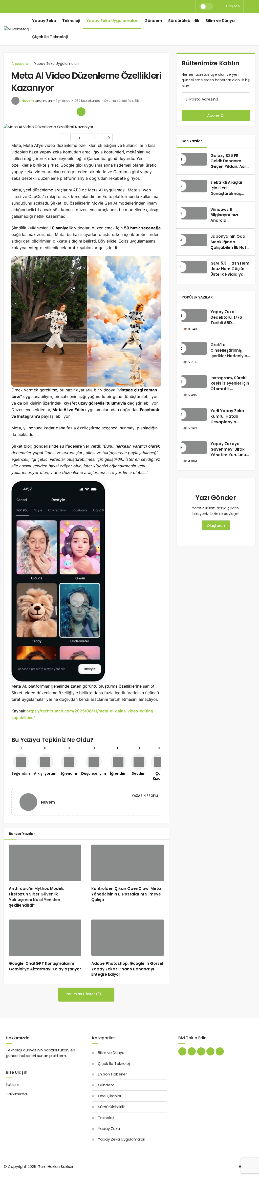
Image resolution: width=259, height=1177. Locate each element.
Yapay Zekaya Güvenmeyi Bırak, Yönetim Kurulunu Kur (228, 452)
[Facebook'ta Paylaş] (15, 111)
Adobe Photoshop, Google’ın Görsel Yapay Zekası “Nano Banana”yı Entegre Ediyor (127, 969)
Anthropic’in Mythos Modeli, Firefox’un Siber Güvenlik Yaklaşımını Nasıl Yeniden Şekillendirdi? (36, 897)
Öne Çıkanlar (109, 1096)
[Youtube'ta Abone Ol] (210, 1051)
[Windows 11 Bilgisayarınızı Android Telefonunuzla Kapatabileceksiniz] (194, 213)
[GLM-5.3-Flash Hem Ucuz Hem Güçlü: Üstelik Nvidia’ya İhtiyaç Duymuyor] (194, 267)
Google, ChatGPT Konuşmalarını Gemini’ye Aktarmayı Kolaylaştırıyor (45, 966)
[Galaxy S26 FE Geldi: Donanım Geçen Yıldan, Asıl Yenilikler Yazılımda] (194, 159)
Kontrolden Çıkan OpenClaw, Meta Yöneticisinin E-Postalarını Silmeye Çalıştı (126, 894)
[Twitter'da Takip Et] (182, 1051)
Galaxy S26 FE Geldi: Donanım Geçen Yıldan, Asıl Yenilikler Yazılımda (229, 164)
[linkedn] (165, 6)
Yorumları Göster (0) (84, 994)
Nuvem (27, 100)
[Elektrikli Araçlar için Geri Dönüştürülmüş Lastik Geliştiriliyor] (194, 186)
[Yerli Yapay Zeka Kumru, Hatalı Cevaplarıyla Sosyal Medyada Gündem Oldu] (194, 414)
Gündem (153, 20)
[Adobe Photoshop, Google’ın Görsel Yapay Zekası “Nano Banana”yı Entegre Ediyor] (127, 938)
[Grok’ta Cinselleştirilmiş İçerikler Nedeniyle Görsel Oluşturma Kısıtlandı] (194, 348)
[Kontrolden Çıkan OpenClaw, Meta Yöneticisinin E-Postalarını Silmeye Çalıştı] (127, 863)
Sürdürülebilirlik (183, 20)
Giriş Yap (232, 6)
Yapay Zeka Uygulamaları (112, 20)
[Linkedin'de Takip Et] (192, 1051)
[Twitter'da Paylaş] (26, 111)
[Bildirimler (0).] (249, 6)
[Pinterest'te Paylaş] (48, 111)
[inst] (191, 6)
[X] (156, 6)
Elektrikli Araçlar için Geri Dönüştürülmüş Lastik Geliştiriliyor (228, 191)
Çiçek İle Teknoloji (114, 1063)
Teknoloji (71, 20)
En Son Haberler (112, 1074)
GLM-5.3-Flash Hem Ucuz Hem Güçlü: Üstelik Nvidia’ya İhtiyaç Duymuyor (229, 272)
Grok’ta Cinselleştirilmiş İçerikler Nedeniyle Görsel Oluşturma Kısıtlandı (228, 355)
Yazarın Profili (145, 795)
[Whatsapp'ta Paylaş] (37, 111)
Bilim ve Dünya (220, 20)
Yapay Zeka (44, 20)
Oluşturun (216, 525)
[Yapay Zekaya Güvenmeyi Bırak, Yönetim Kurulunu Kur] (194, 447)
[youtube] (182, 6)
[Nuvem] (30, 802)
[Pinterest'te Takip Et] (201, 1051)
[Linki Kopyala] (81, 111)
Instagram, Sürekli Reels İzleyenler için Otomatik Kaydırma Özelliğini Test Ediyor (229, 389)
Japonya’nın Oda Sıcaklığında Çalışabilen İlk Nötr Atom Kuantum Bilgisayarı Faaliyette (229, 250)
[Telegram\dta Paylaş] (70, 111)
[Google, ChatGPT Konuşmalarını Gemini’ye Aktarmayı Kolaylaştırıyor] (45, 938)
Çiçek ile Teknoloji (50, 36)
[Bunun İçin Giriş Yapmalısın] (64, 137)
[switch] (206, 6)
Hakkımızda (16, 1093)
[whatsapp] (173, 6)
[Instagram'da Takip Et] (220, 1051)
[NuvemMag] (16, 29)
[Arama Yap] (146, 7)
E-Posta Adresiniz (202, 99)
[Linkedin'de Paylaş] (59, 111)
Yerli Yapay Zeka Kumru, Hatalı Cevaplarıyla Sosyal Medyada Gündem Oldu (227, 421)
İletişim (12, 1084)
